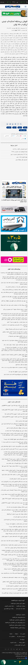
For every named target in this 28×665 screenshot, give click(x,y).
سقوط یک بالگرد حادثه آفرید (21, 364)
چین (14, 127)
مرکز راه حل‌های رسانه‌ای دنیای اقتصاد (17, 625)
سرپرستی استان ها (21, 636)
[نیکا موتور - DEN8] (14, 209)
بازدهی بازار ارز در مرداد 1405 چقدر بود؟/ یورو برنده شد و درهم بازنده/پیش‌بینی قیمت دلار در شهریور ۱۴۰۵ (14, 559)
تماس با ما (22, 634)
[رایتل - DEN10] (14, 259)
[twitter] (15, 124)
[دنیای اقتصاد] (12, 7)
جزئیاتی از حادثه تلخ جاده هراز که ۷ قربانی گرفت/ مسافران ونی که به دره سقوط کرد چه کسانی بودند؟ (15, 332)
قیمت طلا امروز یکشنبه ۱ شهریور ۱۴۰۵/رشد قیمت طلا (16, 414)
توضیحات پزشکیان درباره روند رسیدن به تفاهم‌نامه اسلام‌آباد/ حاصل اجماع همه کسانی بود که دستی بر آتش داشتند (14, 551)
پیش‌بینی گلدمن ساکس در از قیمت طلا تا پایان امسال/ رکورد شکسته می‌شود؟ (14, 475)
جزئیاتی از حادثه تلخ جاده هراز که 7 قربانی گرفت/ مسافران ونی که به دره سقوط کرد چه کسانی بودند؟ (15, 582)
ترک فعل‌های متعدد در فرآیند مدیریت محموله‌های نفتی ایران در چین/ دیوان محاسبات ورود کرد (14, 510)
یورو (13, 2)
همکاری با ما (12, 636)
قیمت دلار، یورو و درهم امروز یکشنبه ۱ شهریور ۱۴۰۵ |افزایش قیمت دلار (14, 503)
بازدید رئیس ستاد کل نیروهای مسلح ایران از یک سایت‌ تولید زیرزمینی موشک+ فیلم (14, 341)
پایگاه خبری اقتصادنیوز (8, 608)
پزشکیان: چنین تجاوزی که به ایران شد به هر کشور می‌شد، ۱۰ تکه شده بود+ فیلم (14, 442)
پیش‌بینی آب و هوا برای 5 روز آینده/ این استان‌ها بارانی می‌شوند (15, 520)
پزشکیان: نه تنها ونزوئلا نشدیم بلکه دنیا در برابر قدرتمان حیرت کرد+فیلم (14, 573)
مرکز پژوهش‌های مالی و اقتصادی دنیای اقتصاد (15, 622)
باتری (20, 127)
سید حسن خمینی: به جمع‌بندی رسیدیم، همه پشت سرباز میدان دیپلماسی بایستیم (14, 283)
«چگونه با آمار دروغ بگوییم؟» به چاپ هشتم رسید (16, 463)
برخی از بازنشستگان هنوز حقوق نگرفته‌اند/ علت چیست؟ (15, 439)
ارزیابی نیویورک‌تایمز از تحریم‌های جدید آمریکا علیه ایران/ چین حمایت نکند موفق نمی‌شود (14, 424)
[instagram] (22, 649)
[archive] (6, 649)
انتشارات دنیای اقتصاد (20, 615)
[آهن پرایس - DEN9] (14, 223)
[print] (7, 124)
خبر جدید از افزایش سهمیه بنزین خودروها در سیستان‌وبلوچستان (17, 336)
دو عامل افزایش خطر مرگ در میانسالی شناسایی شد (16, 287)
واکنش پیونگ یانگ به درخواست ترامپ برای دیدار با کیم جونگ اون (14, 305)
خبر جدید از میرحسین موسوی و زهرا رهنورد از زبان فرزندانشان (14, 545)
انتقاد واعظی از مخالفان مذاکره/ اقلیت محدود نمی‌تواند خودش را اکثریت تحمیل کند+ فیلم (15, 569)
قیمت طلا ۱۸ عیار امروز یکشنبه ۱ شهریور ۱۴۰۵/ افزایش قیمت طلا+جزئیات (14, 410)
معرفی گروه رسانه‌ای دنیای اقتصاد (18, 603)
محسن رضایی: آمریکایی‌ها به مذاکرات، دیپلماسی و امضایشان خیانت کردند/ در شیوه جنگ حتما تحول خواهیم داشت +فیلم (14, 318)
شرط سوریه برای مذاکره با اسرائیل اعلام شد (18, 479)
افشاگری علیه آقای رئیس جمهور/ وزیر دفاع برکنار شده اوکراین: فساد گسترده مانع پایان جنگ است (14, 297)
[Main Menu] (25, 6)
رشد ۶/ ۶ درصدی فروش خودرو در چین (19, 154)
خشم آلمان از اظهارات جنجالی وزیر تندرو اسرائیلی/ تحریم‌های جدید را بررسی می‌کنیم (14, 589)
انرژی (25, 127)
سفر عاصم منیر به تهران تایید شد (20, 517)
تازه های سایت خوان (14, 402)
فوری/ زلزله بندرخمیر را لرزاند (21, 421)
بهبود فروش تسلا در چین (22, 157)
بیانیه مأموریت (13, 642)
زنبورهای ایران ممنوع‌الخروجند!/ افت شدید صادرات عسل (15, 374)
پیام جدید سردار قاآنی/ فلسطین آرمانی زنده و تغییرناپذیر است (14, 481)
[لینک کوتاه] (21, 124)
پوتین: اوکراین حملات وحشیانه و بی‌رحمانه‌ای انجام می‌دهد (14, 289)
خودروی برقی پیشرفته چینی (21, 160)
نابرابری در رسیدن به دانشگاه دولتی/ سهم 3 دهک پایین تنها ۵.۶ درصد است (14, 466)
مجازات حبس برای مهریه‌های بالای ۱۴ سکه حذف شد (16, 431)
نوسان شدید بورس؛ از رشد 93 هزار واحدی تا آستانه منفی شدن (14, 449)
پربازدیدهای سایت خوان (14, 269)
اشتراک (10, 634)
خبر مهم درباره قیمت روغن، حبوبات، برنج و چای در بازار (15, 344)
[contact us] (8, 649)
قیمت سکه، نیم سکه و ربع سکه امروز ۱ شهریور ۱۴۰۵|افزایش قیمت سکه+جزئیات (14, 406)
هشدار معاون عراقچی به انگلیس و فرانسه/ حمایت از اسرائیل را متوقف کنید (14, 355)
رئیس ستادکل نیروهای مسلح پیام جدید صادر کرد (17, 507)
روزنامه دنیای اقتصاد (20, 606)
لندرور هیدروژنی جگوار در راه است (20, 149)
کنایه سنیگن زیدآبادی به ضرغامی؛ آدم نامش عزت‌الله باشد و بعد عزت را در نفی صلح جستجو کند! (14, 293)
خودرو (9, 127)
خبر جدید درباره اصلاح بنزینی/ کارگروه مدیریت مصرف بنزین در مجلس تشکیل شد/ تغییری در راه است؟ (14, 495)
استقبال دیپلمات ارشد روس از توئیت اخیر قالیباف (17, 514)
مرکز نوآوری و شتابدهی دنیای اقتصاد (17, 620)
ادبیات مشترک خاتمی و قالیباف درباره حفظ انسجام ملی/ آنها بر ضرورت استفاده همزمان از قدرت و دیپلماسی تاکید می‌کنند (14, 530)
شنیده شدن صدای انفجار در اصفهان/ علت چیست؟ (16, 524)
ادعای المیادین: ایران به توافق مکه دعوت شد (18, 371)
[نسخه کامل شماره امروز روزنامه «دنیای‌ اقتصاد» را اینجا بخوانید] (14, 189)
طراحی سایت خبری (22, 658)
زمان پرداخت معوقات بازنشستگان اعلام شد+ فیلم (17, 428)
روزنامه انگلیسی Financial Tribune (17, 628)
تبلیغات (16, 634)
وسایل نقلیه (22, 130)
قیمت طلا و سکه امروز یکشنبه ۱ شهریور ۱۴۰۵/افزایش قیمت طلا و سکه (14, 417)
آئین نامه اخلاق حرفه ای (20, 645)
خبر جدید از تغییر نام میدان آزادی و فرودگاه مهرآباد (16, 329)
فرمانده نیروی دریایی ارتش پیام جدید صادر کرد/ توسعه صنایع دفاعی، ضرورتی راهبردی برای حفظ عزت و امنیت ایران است (14, 314)
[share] (11, 649)
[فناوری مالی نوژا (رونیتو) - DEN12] (14, 388)
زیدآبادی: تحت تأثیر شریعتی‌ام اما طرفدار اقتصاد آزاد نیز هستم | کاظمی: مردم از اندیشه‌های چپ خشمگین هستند (14, 273)
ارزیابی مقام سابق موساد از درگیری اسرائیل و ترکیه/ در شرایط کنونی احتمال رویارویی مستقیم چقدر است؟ (14, 471)
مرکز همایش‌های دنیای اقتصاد (18, 617)
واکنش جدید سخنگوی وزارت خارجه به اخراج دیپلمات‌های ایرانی (14, 446)
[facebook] (18, 124)
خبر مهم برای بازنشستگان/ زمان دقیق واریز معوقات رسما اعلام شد (14, 301)
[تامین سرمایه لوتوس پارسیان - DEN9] (14, 243)
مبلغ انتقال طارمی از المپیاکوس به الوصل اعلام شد (16, 586)
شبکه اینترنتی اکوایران (9, 606)
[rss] (14, 649)
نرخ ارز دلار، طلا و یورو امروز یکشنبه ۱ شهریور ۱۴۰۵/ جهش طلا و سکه (14, 499)
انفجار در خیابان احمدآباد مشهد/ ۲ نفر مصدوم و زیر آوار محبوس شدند (15, 310)
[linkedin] (12, 124)
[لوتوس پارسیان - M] (14, 662)
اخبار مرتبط (14, 145)
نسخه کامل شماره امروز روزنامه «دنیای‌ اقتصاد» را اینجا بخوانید (14, 200)
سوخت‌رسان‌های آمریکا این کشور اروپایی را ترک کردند (16, 547)
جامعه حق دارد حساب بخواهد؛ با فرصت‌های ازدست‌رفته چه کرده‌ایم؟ (14, 578)
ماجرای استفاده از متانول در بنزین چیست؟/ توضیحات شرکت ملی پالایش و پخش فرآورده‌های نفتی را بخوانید (14, 459)
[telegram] (10, 124)
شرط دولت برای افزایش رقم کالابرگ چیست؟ (18, 526)
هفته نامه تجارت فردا (20, 608)
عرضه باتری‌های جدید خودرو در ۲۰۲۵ (19, 151)
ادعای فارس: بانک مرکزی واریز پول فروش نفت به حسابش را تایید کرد (14, 325)
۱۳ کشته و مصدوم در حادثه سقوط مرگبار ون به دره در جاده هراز (14, 368)
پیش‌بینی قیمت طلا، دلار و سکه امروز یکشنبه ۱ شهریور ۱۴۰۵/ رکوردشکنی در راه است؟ (14, 555)
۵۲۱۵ (21, 28)
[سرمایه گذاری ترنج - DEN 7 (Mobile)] (14, 13)
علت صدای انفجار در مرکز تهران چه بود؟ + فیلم (17, 322)
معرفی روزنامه (22, 642)
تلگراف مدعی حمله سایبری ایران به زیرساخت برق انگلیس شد (14, 593)
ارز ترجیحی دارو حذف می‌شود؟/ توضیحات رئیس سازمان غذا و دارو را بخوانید (14, 490)
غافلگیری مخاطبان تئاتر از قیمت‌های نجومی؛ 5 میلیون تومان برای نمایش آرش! (14, 537)
